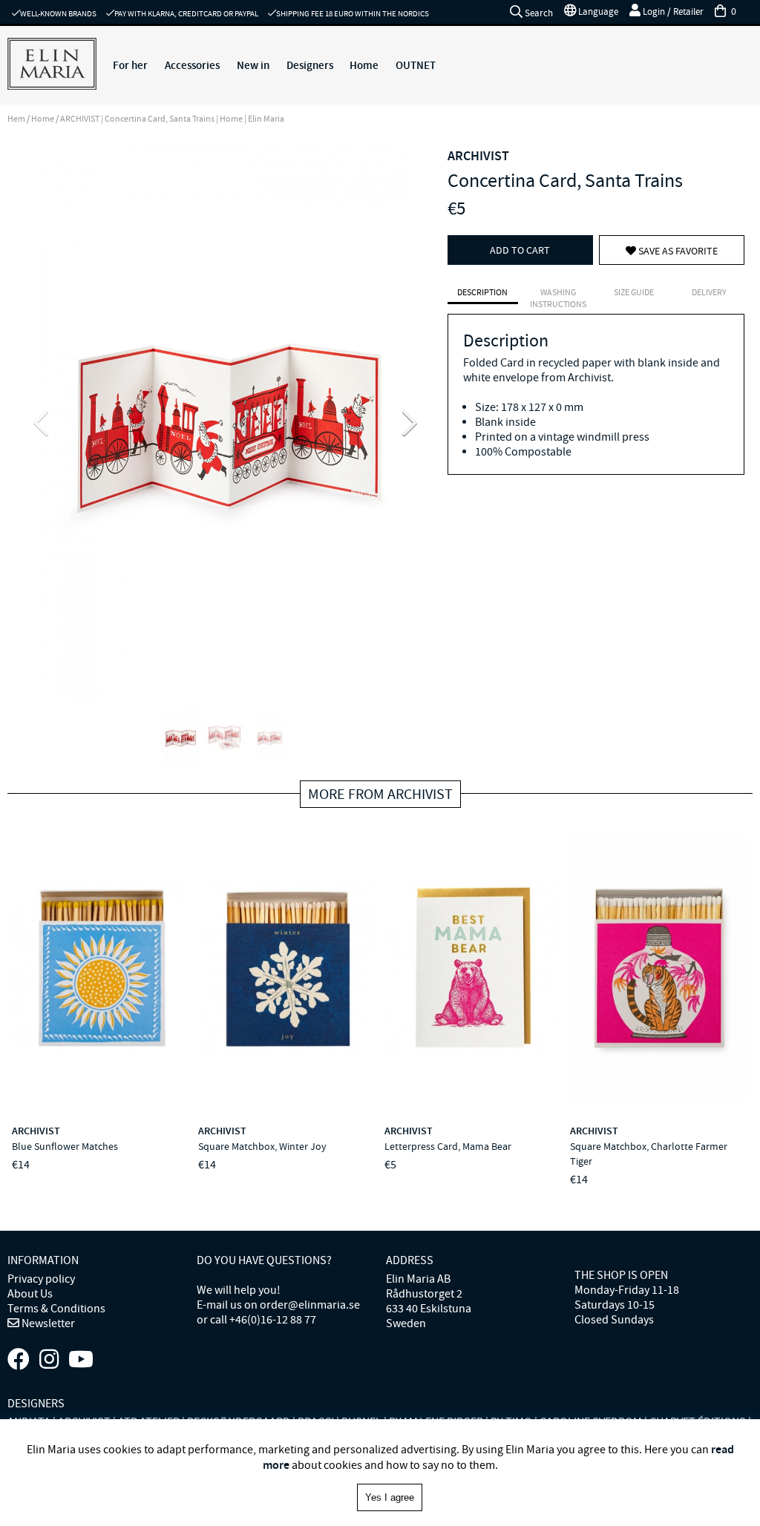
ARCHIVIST (478, 156)
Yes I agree (389, 1497)
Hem (16, 119)
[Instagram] (49, 1360)
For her (130, 65)
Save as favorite (677, 250)
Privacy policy (41, 1279)
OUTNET (416, 65)
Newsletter (47, 1323)
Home (364, 65)
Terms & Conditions (56, 1308)
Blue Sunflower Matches (65, 1146)
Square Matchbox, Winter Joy (262, 1146)
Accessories (192, 65)
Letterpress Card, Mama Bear (447, 1146)
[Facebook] (18, 1360)
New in (253, 65)
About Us (30, 1293)
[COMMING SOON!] (81, 1360)
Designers (309, 65)
